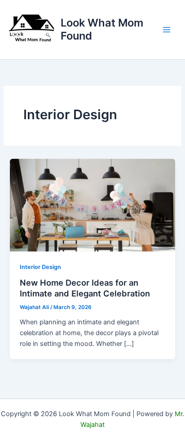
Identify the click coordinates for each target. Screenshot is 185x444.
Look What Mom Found (102, 29)
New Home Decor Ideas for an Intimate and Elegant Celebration (85, 288)
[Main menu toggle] (166, 29)
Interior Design (40, 267)
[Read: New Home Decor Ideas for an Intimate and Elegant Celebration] (92, 205)
